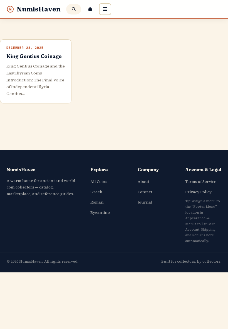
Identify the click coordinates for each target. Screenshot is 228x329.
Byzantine (100, 212)
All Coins (98, 181)
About (143, 181)
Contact (145, 192)
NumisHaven (35, 9)
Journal (145, 202)
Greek (96, 192)
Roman (97, 202)
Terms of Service (200, 181)
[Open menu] (105, 9)
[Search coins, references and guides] (73, 9)
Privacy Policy (198, 192)
